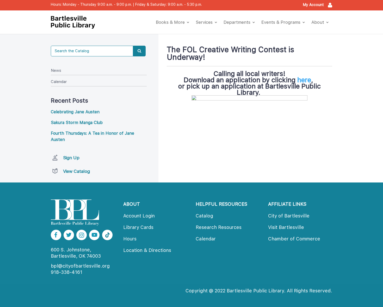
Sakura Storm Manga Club (77, 122)
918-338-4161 (66, 272)
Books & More (170, 22)
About (317, 22)
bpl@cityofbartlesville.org (80, 266)
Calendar (59, 81)
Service (204, 22)
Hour (130, 238)
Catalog (204, 216)
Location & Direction (147, 250)
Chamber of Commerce (294, 238)
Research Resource (219, 227)
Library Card (138, 227)
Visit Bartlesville (286, 227)
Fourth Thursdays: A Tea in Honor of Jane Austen (92, 136)
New (56, 70)
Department (237, 22)
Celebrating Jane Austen (75, 111)
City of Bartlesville (289, 216)
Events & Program (280, 22)
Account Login (139, 216)
